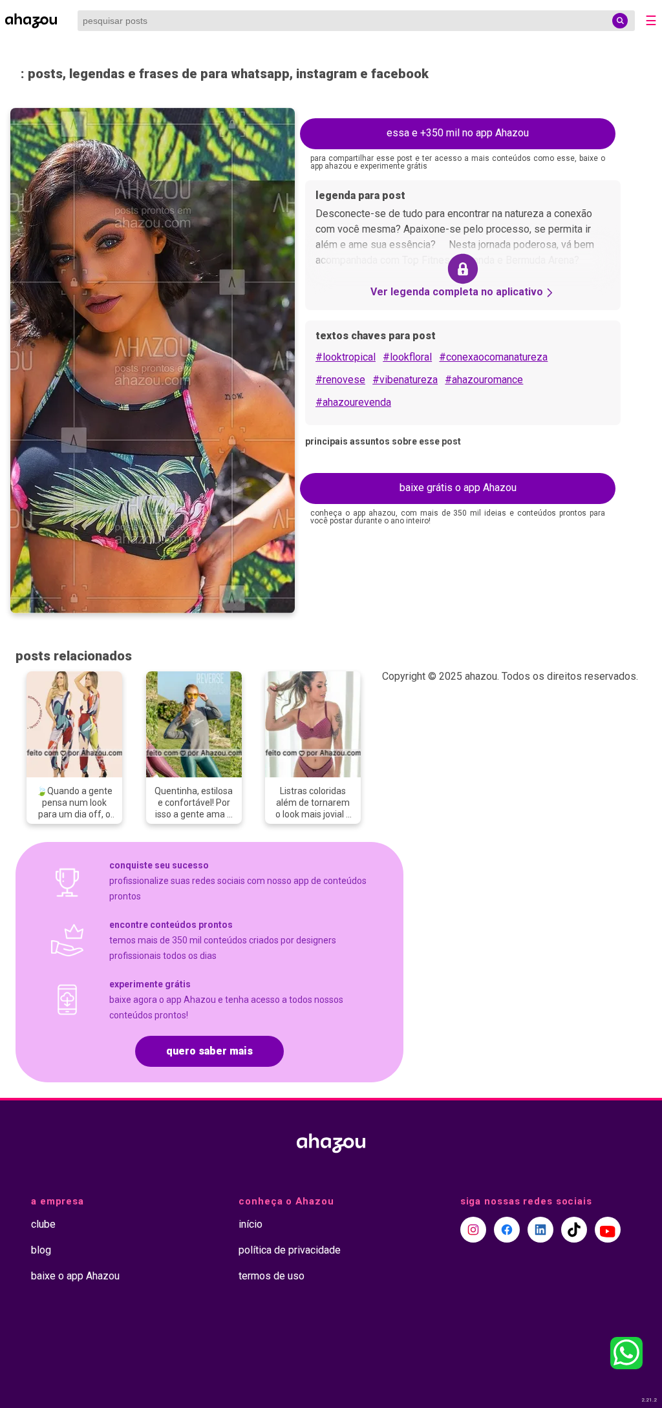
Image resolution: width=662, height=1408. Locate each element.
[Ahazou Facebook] (507, 1230)
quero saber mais (209, 1051)
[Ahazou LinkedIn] (540, 1230)
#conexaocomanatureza (493, 357)
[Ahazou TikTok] (574, 1230)
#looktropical (345, 357)
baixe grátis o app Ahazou (458, 487)
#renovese (340, 379)
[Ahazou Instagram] (473, 1230)
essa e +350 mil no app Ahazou (458, 133)
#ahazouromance (484, 379)
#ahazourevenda (353, 402)
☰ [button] (651, 20)
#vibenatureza (405, 379)
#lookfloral (407, 357)
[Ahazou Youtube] (608, 1230)
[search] (620, 20)
